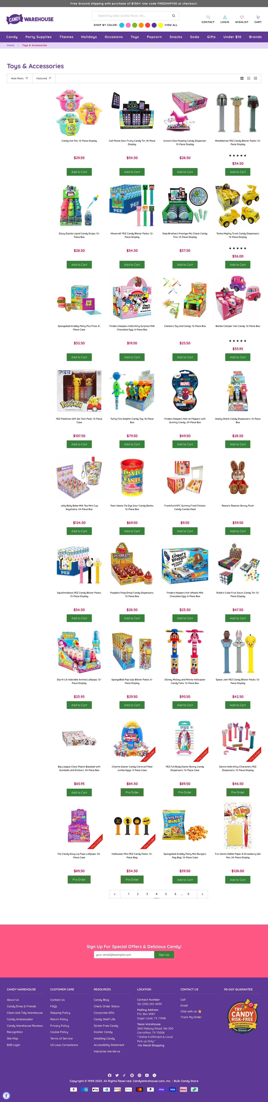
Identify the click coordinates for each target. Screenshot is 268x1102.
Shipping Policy (60, 1013)
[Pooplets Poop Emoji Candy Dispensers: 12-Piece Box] (132, 564)
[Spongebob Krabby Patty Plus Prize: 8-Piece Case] (79, 298)
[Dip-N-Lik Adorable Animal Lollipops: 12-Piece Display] (79, 651)
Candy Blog (101, 1000)
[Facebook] (109, 1075)
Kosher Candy (103, 1032)
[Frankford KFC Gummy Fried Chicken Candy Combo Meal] (185, 477)
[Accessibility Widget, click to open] (6, 1095)
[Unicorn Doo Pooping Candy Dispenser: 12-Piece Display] (185, 112)
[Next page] (202, 894)
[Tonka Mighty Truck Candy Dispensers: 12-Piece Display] (238, 205)
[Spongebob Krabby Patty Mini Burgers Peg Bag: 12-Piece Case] (185, 826)
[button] (12, 37)
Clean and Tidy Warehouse (25, 1013)
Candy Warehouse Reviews (25, 1025)
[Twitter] (117, 1075)
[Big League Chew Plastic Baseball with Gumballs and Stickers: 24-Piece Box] (79, 738)
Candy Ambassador (20, 1019)
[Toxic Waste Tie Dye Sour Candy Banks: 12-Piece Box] (132, 477)
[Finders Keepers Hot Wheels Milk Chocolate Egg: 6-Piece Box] (185, 564)
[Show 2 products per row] (242, 78)
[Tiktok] (124, 1075)
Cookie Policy (59, 1032)
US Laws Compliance (64, 1045)
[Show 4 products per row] (256, 78)
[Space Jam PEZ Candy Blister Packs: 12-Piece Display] (238, 651)
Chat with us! (189, 1011)
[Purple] (154, 25)
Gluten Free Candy (106, 1025)
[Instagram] (139, 1075)
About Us (13, 1000)
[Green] (134, 25)
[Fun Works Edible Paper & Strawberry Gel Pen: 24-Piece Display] (238, 826)
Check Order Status (106, 1006)
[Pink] (128, 25)
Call (183, 999)
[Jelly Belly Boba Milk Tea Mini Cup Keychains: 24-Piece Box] (79, 477)
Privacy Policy (59, 1025)
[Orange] (141, 25)
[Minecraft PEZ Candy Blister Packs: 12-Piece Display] (132, 205)
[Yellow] (160, 25)
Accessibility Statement (109, 1045)
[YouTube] (147, 1075)
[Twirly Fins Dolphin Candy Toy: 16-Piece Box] (132, 390)
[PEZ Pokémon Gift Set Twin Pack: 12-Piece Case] (79, 390)
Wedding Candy (104, 1038)
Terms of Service (61, 1038)
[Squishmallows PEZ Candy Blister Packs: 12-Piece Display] (79, 564)
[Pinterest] (132, 1075)
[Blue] (121, 25)
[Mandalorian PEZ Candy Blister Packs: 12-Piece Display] (238, 112)
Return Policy (59, 1019)
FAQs (53, 1006)
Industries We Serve (107, 1051)
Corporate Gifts (104, 1013)
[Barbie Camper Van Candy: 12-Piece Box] (238, 298)
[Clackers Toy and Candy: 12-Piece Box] (185, 298)
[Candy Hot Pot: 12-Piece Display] (79, 112)
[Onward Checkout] (242, 1016)
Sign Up (164, 955)
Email (184, 1005)
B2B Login (13, 1045)
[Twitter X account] (154, 1075)
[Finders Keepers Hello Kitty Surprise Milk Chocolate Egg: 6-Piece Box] (132, 298)
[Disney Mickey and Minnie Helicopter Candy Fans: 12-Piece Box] (185, 651)
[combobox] (135, 15)
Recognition (15, 1032)
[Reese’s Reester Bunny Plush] (238, 477)
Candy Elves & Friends (21, 1006)
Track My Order (190, 1017)
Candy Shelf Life (104, 1019)
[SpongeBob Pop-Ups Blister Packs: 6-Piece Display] (132, 651)
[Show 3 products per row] (248, 78)
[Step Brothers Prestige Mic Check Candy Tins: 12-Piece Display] (185, 205)
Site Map (12, 1038)
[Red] (147, 25)
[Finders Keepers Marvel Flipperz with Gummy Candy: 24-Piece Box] (185, 390)
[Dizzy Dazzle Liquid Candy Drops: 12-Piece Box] (79, 205)
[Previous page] (114, 894)
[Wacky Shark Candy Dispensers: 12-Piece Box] (238, 390)
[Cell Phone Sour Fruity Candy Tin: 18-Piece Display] (132, 112)
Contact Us (57, 1000)
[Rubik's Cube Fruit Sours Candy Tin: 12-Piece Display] (238, 564)
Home (10, 45)
